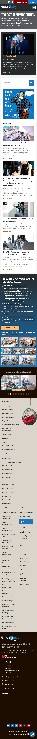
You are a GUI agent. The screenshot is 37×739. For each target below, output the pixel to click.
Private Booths (7, 481)
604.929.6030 (9, 681)
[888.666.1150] (2, 684)
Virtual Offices (7, 434)
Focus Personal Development (7, 618)
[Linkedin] (12, 725)
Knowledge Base (25, 532)
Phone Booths (7, 488)
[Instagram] (24, 725)
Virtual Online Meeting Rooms (7, 568)
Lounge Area (6, 458)
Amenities (5, 454)
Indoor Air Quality (8, 473)
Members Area (25, 516)
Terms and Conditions (23, 579)
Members (33, 2)
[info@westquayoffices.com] (2, 677)
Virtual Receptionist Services (6, 554)
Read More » (7, 72)
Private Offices (7, 410)
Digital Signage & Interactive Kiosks (8, 580)
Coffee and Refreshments (11, 462)
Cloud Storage (7, 601)
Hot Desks (5, 438)
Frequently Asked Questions (26, 537)
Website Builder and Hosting (7, 541)
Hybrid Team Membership (6, 429)
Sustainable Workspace (6, 517)
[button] (3, 383)
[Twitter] (16, 725)
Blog (21, 546)
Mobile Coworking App (8, 535)
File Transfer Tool (9, 56)
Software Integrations (6, 586)
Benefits (4, 508)
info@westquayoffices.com (15, 677)
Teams (4, 442)
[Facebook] (8, 725)
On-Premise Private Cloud (9, 627)
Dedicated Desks (8, 413)
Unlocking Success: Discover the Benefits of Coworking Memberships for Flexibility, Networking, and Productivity (18, 182)
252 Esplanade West (12, 666)
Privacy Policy (24, 584)
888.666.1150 (9, 684)
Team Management (7, 529)
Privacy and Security (6, 592)
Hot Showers (6, 504)
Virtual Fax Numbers (5, 562)
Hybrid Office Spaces (9, 446)
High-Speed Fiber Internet (11, 466)
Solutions (5, 401)
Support (22, 527)
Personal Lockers (8, 485)
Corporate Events (8, 450)
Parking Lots (6, 500)
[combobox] (16, 83)
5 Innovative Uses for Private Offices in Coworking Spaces (18, 144)
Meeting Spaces (8, 417)
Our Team (23, 566)
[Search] (31, 83)
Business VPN (7, 597)
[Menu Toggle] (34, 7)
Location (23, 554)
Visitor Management (7, 523)
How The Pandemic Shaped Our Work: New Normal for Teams (16, 253)
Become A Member (21, 2)
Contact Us (24, 569)
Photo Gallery (24, 562)
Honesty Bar (6, 496)
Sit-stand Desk (7, 470)
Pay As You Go (7, 421)
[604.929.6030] (2, 680)
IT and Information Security (8, 574)
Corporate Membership (10, 425)
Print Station (6, 477)
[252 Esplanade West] (2, 665)
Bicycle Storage (7, 492)
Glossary (23, 542)
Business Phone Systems (7, 547)
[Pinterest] (28, 725)
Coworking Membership (10, 406)
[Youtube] (20, 725)
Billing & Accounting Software (9, 605)
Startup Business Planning (8, 611)
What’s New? (24, 558)
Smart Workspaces (9, 512)
